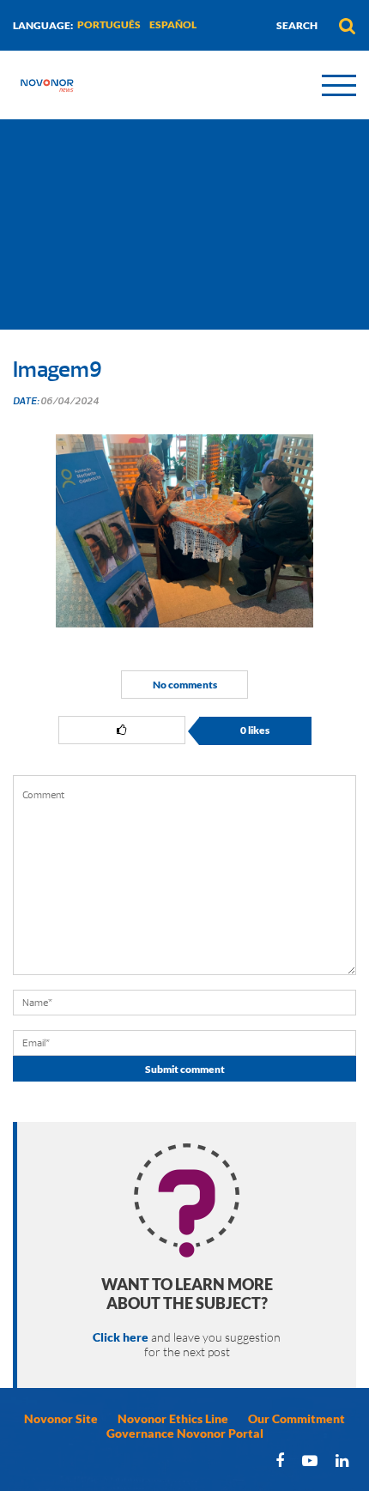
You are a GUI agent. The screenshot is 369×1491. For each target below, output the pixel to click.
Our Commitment (296, 1418)
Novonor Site (61, 1418)
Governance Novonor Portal (184, 1433)
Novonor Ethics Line (173, 1418)
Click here (120, 1337)
